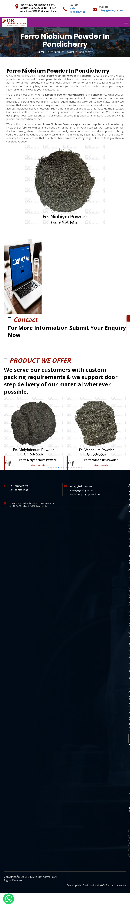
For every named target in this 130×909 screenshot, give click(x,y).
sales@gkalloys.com (82, 490)
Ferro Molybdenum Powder (37, 460)
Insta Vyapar (118, 885)
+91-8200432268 (19, 486)
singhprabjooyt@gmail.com (86, 494)
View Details (37, 465)
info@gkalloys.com (111, 10)
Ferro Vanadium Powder (101, 460)
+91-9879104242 (19, 490)
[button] (48, 467)
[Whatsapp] (8, 898)
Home (41, 52)
